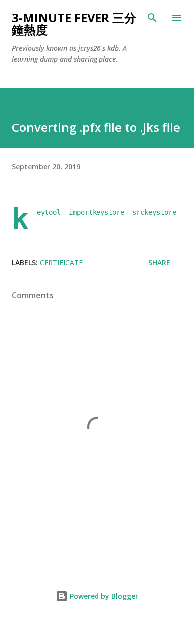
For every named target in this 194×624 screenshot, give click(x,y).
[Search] (152, 18)
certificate (61, 262)
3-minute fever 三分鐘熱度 (74, 23)
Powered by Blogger (103, 596)
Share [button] (159, 262)
